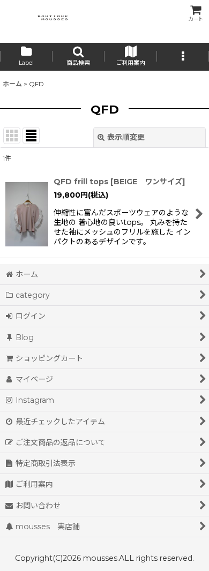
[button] (79, 57)
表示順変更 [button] (126, 137)
